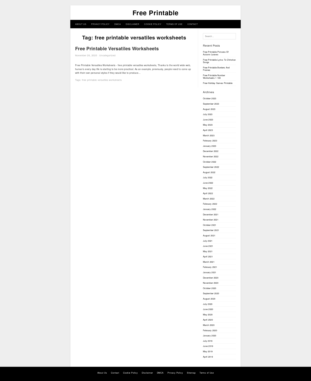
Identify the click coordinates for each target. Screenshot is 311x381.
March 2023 (208, 135)
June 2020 (208, 309)
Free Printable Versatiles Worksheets (117, 48)
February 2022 (210, 203)
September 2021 (211, 230)
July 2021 (208, 240)
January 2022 (209, 209)
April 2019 (208, 356)
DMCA (117, 24)
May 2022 (208, 188)
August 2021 (209, 235)
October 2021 (209, 224)
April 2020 (208, 319)
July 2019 (208, 340)
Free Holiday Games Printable (217, 83)
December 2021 (210, 214)
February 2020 (210, 330)
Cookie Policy (152, 24)
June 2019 (208, 346)
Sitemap (191, 372)
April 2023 (208, 130)
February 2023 (210, 140)
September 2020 (211, 293)
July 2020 (208, 304)
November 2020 (210, 282)
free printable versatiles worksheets (102, 79)
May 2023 (208, 124)
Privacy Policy (100, 24)
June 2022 (208, 182)
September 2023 (211, 103)
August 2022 (209, 172)
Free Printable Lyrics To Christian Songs (219, 61)
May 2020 (208, 314)
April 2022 (208, 193)
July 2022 (208, 177)
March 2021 (208, 261)
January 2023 (209, 145)
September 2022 (211, 166)
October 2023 (209, 98)
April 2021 (208, 256)
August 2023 (209, 109)
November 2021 (210, 219)
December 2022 (210, 151)
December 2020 (210, 277)
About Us (80, 24)
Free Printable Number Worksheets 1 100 (214, 76)
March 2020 (208, 325)
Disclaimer (132, 24)
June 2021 (208, 245)
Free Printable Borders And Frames (216, 69)
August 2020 (209, 298)
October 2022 (209, 161)
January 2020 (209, 335)
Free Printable (155, 12)
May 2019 (208, 351)
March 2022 (208, 198)
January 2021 (209, 272)
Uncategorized (107, 55)
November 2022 (210, 156)
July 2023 (208, 114)
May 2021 (208, 251)
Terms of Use (174, 24)
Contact (192, 24)
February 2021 (210, 266)
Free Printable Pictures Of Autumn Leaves (216, 53)
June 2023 (208, 119)
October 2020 (209, 288)
